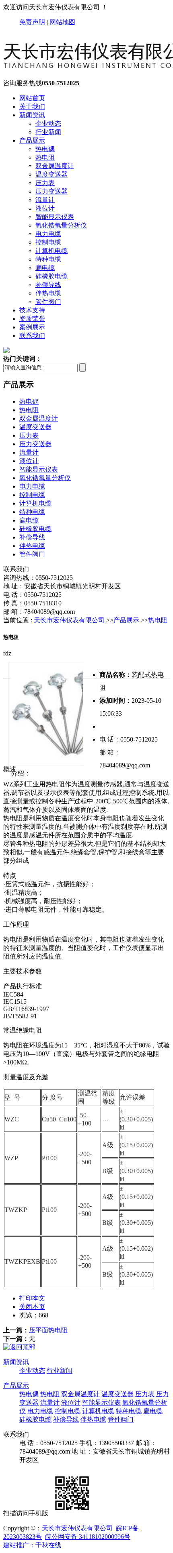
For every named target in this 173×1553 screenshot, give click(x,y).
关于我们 (32, 106)
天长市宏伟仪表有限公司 (69, 620)
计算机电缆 (51, 250)
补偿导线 (48, 284)
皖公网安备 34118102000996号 (87, 1536)
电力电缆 (48, 233)
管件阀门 (48, 301)
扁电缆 (45, 267)
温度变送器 (51, 174)
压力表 (45, 182)
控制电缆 (48, 242)
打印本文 (32, 1298)
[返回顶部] (19, 1347)
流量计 (45, 199)
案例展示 (32, 327)
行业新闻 (48, 132)
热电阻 (45, 157)
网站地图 (62, 22)
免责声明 (32, 22)
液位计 (45, 208)
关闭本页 (32, 1306)
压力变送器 (51, 191)
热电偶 (45, 148)
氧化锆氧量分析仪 (61, 225)
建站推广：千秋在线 (32, 1545)
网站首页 (32, 98)
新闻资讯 (32, 115)
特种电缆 (48, 259)
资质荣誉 (32, 318)
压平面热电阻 (48, 1330)
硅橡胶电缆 (51, 276)
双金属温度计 (54, 165)
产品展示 (32, 140)
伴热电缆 (48, 293)
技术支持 (32, 310)
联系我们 (32, 335)
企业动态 (48, 123)
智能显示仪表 (54, 216)
